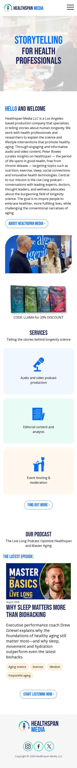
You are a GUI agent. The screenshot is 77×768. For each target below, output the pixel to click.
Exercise (38, 667)
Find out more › (38, 505)
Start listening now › (38, 694)
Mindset (55, 667)
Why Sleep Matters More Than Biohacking (36, 611)
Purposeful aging (19, 675)
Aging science (17, 667)
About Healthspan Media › (26, 223)
